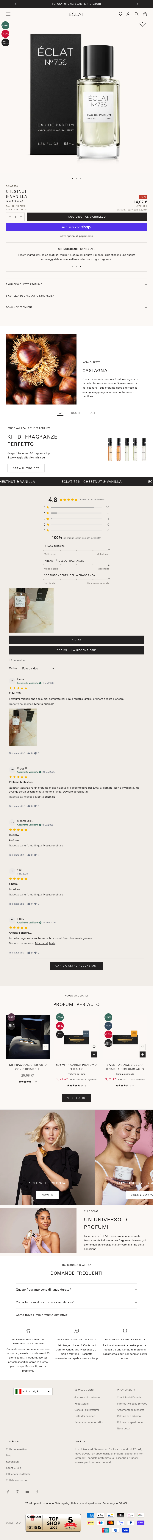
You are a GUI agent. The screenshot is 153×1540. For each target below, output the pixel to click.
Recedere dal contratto (88, 1422)
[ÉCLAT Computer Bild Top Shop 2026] (53, 1523)
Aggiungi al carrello (87, 216)
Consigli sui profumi (86, 1409)
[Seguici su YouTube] (27, 1492)
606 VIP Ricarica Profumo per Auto (76, 1067)
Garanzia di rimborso (87, 1397)
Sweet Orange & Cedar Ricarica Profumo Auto (125, 1067)
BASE (92, 412)
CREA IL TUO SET (26, 468)
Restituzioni (81, 1403)
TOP (60, 412)
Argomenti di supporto (130, 1409)
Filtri (76, 639)
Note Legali (124, 1428)
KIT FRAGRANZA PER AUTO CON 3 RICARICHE (28, 1067)
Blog (8, 1455)
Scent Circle (13, 1467)
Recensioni (12, 1461)
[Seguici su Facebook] (8, 1492)
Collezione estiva (16, 1449)
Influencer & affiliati (18, 1473)
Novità (47, 1194)
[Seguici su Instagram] (17, 1492)
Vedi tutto (76, 1098)
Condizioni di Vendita (130, 1397)
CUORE (76, 412)
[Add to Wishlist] (143, 24)
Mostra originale (44, 703)
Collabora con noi (16, 1480)
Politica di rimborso (129, 1415)
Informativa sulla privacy (132, 1403)
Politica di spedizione (130, 1422)
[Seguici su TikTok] (37, 1492)
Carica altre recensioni (76, 965)
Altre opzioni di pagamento (76, 235)
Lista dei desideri (84, 1415)
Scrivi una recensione (76, 650)
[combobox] (32, 1391)
